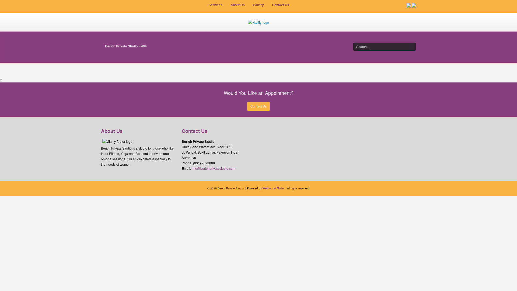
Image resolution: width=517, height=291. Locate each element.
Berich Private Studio (121, 46)
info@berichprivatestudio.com (213, 168)
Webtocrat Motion (274, 188)
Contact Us (258, 106)
